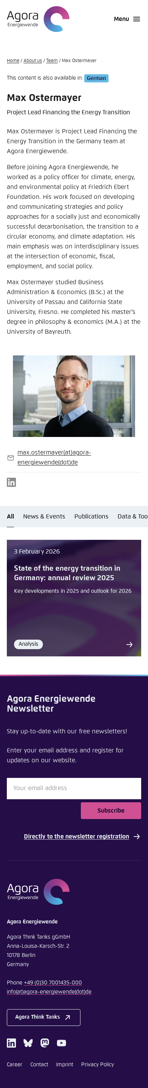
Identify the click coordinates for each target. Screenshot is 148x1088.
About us (33, 61)
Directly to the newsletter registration (76, 837)
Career (14, 1064)
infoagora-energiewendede (49, 992)
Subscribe (111, 811)
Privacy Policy (97, 1064)
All (10, 517)
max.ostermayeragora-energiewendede (54, 458)
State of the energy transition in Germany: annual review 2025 (67, 573)
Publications (91, 517)
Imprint (64, 1064)
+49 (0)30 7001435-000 (53, 983)
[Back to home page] (38, 19)
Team (52, 61)
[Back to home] (74, 892)
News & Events (44, 517)
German (96, 78)
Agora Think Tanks (37, 1017)
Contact (39, 1064)
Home (13, 61)
